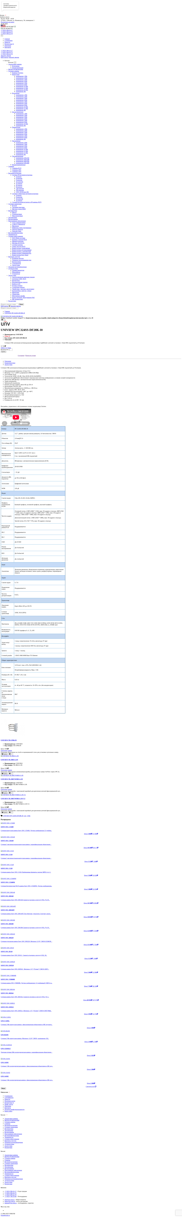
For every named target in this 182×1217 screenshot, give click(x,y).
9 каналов (19, 180)
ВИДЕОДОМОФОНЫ (15, 69)
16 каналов (19, 182)
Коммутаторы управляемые (21, 248)
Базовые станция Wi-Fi (19, 239)
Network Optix (16, 231)
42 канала (19, 185)
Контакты (8, 47)
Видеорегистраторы (14, 173)
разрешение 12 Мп (22, 88)
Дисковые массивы (18, 207)
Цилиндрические (17, 67)
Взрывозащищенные (18, 165)
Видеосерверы (13, 219)
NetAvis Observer (17, 229)
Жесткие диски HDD (19, 209)
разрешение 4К (21, 91)
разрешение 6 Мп (21, 103)
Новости (7, 42)
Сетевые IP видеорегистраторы (22, 175)
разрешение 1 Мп (21, 76)
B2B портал (4, 57)
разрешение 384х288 (22, 159)
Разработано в (5, 1215)
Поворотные (16, 127)
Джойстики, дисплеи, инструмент (23, 289)
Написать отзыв (30, 355)
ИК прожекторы (17, 299)
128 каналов (20, 188)
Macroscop (15, 226)
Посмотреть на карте (7, 22)
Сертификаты (9, 1097)
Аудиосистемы (13, 268)
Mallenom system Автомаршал (21, 228)
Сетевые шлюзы (17, 245)
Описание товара (6, 750)
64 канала (19, 187)
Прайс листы (9, 1104)
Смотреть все (90, 1086)
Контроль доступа (14, 256)
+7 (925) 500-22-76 (7, 33)
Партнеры (8, 45)
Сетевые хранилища (15, 204)
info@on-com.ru (10, 1199)
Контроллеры (16, 262)
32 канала (19, 183)
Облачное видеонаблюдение (17, 267)
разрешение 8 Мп (21, 85)
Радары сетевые (17, 285)
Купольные (15, 66)
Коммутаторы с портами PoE (21, 251)
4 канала (18, 176)
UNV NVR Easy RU (22, 192)
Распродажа (12, 301)
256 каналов (20, 190)
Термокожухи (12, 234)
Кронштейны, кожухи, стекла (21, 291)
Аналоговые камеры (15, 64)
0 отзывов (21, 355)
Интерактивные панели (19, 282)
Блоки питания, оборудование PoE (23, 297)
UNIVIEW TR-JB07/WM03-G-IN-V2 (13, 798)
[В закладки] (2, 320)
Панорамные (16, 141)
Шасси (14, 212)
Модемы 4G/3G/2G (18, 243)
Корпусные (15, 74)
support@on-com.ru (11, 1203)
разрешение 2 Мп (21, 78)
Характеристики (10, 363)
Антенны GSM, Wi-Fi (19, 279)
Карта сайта (8, 1111)
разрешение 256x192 (22, 158)
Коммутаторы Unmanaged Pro (21, 253)
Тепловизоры (12, 217)
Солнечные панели (18, 287)
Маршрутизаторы (18, 241)
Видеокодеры (12, 211)
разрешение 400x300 (22, 161)
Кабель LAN (16, 284)
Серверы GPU (16, 171)
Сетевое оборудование (15, 236)
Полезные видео (10, 1101)
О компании (9, 40)
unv (25, 816)
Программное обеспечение (17, 221)
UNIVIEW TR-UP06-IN (9, 740)
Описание (8, 361)
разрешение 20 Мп (22, 90)
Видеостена (16, 280)
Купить (3, 351)
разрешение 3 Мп (21, 79)
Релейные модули (18, 258)
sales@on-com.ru (10, 1201)
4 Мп (28, 816)
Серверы (11, 166)
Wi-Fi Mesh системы (18, 238)
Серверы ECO (16, 168)
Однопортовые (17, 214)
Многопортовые (17, 216)
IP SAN (14, 205)
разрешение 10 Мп (22, 86)
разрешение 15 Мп (22, 153)
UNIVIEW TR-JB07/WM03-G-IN (12, 779)
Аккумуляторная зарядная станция (23, 277)
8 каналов (19, 178)
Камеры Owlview (17, 73)
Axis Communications (18, 222)
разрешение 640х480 (22, 163)
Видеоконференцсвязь (15, 233)
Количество (4, 349)
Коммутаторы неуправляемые (21, 250)
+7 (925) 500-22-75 (7, 32)
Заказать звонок (6, 55)
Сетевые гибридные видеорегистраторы (25, 193)
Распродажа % (9, 44)
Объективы (16, 294)
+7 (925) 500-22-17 (7, 30)
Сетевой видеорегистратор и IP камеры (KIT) (27, 202)
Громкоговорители (18, 270)
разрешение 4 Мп (21, 81)
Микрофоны (16, 272)
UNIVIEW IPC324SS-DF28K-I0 (15, 313)
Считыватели (16, 263)
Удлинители (16, 274)
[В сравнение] (4, 320)
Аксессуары (16, 265)
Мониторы (15, 292)
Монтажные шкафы (18, 296)
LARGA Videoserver (18, 224)
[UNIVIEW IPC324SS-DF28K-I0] (12, 316)
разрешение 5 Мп (21, 83)
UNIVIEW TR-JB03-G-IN (9, 760)
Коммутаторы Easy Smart (20, 255)
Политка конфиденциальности (14, 1109)
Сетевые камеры (13, 71)
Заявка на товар (6, 348)
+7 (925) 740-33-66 (10, 1196)
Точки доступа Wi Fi (18, 246)
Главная (7, 39)
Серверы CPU (16, 170)
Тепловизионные (17, 156)
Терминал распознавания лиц (21, 260)
